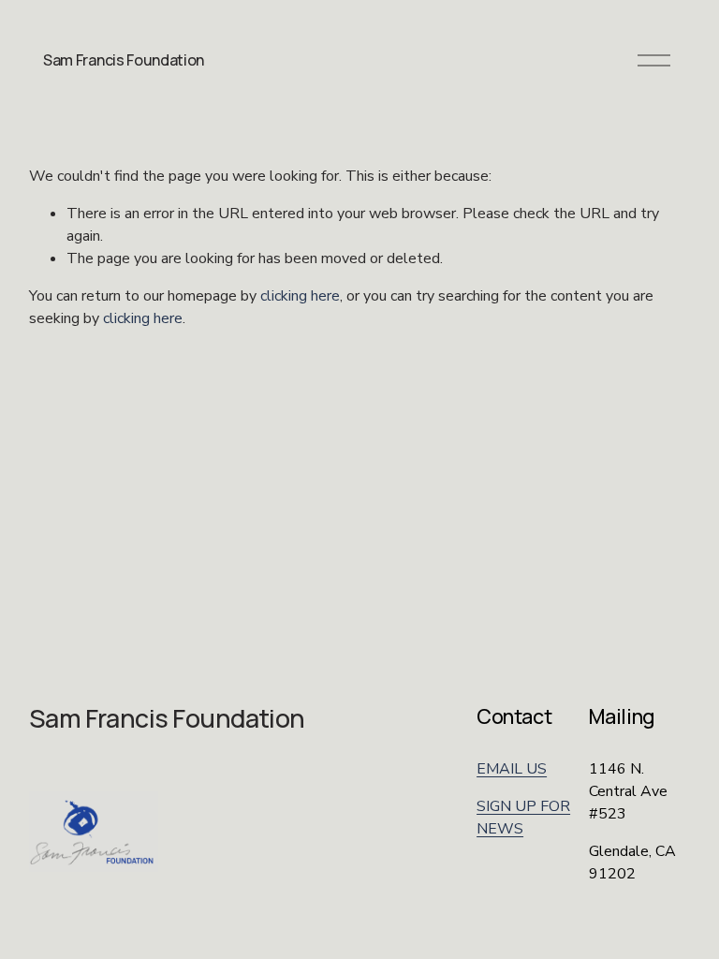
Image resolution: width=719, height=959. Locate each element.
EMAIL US (512, 769)
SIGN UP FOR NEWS (523, 817)
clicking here (300, 296)
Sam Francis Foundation (123, 60)
